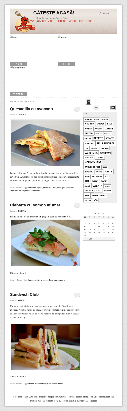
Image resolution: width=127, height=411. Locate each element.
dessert (109, 138)
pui (36, 383)
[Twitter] (113, 107)
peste (31, 280)
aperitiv (89, 123)
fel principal (105, 143)
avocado (32, 187)
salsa (107, 186)
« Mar (89, 238)
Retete (61, 21)
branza (88, 129)
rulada (104, 181)
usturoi (88, 200)
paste (99, 171)
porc (87, 177)
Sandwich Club (24, 294)
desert (98, 138)
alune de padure (92, 119)
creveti (107, 133)
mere (105, 167)
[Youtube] (96, 107)
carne (109, 128)
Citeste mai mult (60, 180)
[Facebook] (88, 102)
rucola (95, 181)
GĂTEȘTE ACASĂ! (53, 12)
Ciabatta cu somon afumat (35, 205)
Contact (31, 25)
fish (86, 148)
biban (31, 383)
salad (87, 186)
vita (96, 200)
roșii (87, 181)
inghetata (89, 157)
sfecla (99, 191)
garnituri (105, 152)
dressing (89, 143)
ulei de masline (99, 195)
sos (87, 195)
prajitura (97, 177)
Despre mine (45, 21)
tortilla (21, 190)
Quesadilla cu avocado (31, 108)
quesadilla (70, 187)
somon (45, 280)
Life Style (85, 21)
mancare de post (49, 187)
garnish (105, 148)
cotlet (99, 133)
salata (97, 185)
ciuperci (89, 133)
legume (39, 187)
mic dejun (61, 187)
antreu (105, 119)
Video (72, 21)
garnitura (91, 152)
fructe (94, 148)
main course (93, 162)
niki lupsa (89, 172)
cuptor (88, 138)
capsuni (98, 129)
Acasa (30, 21)
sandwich (14, 190)
